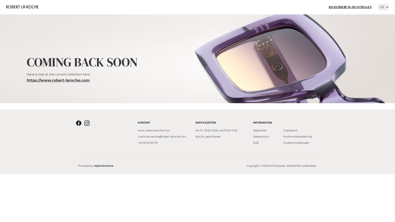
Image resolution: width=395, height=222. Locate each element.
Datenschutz (261, 136)
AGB (256, 142)
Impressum (290, 130)
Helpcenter (260, 130)
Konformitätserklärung (297, 136)
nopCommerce (103, 165)
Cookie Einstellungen (296, 142)
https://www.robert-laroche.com (58, 80)
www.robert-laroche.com (154, 130)
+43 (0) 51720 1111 (148, 142)
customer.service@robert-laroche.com (162, 136)
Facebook (79, 124)
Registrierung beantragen (350, 7)
